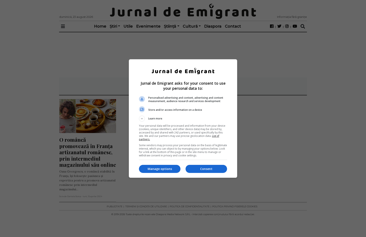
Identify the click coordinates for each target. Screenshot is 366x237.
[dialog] (183, 118)
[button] (183, 119)
